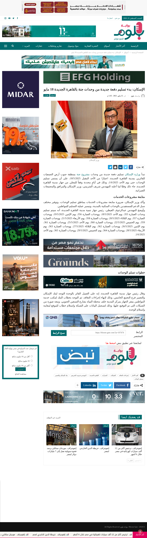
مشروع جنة (84, 174)
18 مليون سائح (24, 361)
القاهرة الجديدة (94, 375)
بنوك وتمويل (73, 46)
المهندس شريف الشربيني (78, 375)
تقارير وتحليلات (55, 46)
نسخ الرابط (59, 333)
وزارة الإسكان (132, 174)
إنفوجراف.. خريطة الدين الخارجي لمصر (79, 535)
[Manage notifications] (140, 531)
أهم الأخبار (135, 375)
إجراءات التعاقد (123, 375)
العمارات (104, 375)
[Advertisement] (73, 499)
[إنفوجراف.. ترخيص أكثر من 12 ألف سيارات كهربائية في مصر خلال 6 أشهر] (127, 434)
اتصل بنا (110, 18)
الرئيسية (134, 46)
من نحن (117, 18)
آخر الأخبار (120, 46)
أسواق (107, 46)
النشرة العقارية (91, 46)
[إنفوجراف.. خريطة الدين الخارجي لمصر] (94, 434)
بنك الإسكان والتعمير (61, 375)
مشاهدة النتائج (20, 374)
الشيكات (113, 375)
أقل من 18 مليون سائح (21, 356)
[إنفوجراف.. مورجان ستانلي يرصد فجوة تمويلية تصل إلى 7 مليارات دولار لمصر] (61, 434)
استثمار (138, 426)
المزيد (27, 46)
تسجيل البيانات (139, 379)
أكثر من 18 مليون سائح (21, 366)
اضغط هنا (111, 343)
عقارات (39, 46)
